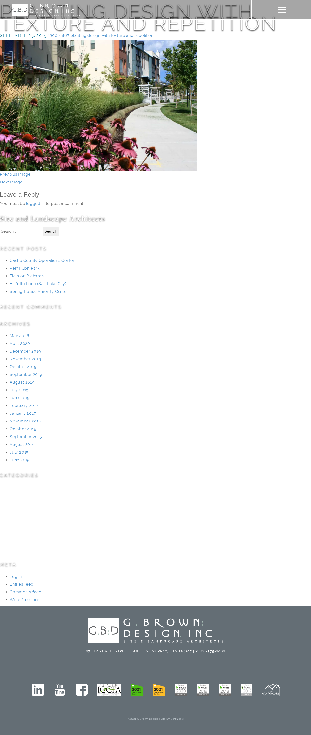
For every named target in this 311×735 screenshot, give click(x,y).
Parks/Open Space (19, 526)
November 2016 (25, 421)
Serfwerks (177, 719)
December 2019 (25, 351)
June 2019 (20, 398)
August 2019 (22, 382)
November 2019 (25, 359)
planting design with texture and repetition (111, 35)
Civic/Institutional (17, 495)
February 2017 (24, 405)
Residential (11, 533)
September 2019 (26, 374)
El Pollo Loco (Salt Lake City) (38, 283)
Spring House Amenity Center (39, 291)
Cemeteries (11, 487)
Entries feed (22, 584)
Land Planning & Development (29, 510)
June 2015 (20, 460)
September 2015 (26, 436)
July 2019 (19, 390)
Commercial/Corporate (23, 502)
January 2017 (23, 413)
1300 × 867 (58, 35)
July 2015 (19, 452)
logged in (35, 203)
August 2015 (22, 444)
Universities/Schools (20, 549)
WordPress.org (24, 599)
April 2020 (20, 343)
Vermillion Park (25, 268)
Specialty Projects (17, 541)
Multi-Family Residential (23, 518)
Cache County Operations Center (42, 260)
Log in (16, 576)
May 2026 (19, 335)
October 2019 (23, 366)
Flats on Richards (27, 276)
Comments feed (25, 592)
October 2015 (23, 429)
